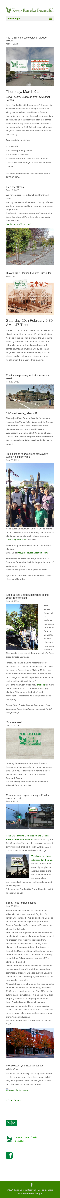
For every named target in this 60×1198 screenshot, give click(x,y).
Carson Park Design (31, 1193)
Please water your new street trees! (25, 1065)
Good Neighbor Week (16, 539)
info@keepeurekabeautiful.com (32, 552)
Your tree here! (14, 722)
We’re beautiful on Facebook (20, 1162)
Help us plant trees (15, 1144)
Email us (10, 1128)
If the (9, 835)
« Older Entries (13, 1100)
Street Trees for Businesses (21, 902)
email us (41, 684)
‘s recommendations (23, 839)
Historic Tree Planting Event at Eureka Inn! (29, 273)
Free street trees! (15, 187)
